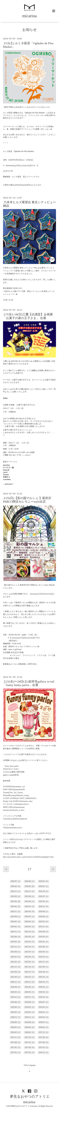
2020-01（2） (44, 992)
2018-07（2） (44, 1022)
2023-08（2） (44, 931)
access (27, 455)
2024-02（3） (16, 926)
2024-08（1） (16, 916)
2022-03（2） (44, 957)
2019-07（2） (44, 1002)
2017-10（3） (30, 1037)
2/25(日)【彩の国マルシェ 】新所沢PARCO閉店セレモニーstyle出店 (27, 500)
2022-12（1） (16, 947)
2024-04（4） (30, 921)
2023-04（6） (44, 936)
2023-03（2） (16, 942)
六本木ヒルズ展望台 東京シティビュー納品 (29, 204)
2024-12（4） (44, 906)
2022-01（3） (30, 962)
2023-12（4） (44, 926)
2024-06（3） (44, 916)
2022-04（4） (30, 957)
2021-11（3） (16, 967)
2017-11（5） (16, 1037)
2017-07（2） (30, 1042)
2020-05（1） (44, 987)
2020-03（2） (16, 992)
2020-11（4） (30, 982)
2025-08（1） (30, 896)
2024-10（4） (30, 911)
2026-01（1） (44, 886)
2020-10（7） (44, 982)
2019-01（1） (44, 1012)
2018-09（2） (16, 1022)
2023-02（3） (30, 942)
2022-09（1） (44, 947)
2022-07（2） (30, 952)
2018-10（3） (44, 1017)
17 (29, 869)
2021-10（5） (30, 967)
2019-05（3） (30, 1007)
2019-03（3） (16, 1012)
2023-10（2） (30, 931)
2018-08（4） (30, 1022)
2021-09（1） (44, 967)
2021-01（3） (44, 977)
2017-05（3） (16, 1047)
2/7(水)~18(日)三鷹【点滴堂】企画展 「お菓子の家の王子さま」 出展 (28, 316)
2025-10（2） (44, 891)
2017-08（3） (16, 1042)
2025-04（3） (30, 901)
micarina (29, 16)
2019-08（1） (30, 1002)
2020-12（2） (16, 982)
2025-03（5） (44, 901)
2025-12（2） (16, 891)
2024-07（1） (30, 916)
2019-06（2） (16, 1007)
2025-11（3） (30, 891)
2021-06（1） (44, 972)
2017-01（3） (30, 1052)
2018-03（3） (44, 1027)
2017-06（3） (44, 1042)
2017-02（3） (16, 1052)
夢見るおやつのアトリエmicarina (30, 1099)
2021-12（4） (44, 962)
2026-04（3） (16, 886)
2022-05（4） (16, 957)
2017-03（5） (44, 1047)
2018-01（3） (30, 1032)
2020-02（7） (30, 992)
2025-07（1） (44, 896)
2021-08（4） (16, 972)
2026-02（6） (30, 886)
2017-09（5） (44, 1037)
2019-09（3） (16, 1002)
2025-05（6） (16, 901)
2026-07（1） (16, 881)
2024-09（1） (44, 911)
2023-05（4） (30, 936)
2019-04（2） (44, 1007)
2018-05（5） (16, 1027)
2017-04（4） (30, 1047)
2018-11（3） (30, 1017)
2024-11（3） (16, 911)
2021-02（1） (30, 977)
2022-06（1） (44, 952)
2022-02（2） (16, 962)
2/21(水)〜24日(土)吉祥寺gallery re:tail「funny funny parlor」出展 (28, 683)
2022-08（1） (16, 952)
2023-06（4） (16, 936)
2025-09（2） (16, 896)
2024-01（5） (30, 926)
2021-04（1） (16, 977)
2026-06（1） (30, 881)
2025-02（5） (16, 906)
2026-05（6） (44, 881)
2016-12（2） (44, 1052)
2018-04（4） (30, 1027)
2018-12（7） (16, 1017)
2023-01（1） (44, 942)
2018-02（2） (16, 1032)
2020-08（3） (16, 987)
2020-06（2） (30, 987)
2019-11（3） (30, 997)
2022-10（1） (30, 947)
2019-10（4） (44, 997)
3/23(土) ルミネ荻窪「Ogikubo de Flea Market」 (28, 45)
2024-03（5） (44, 921)
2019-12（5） (16, 997)
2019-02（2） (30, 1012)
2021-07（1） (30, 972)
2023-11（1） (16, 931)
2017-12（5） (44, 1032)
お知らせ (29, 30)
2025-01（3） (30, 906)
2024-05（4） (16, 921)
